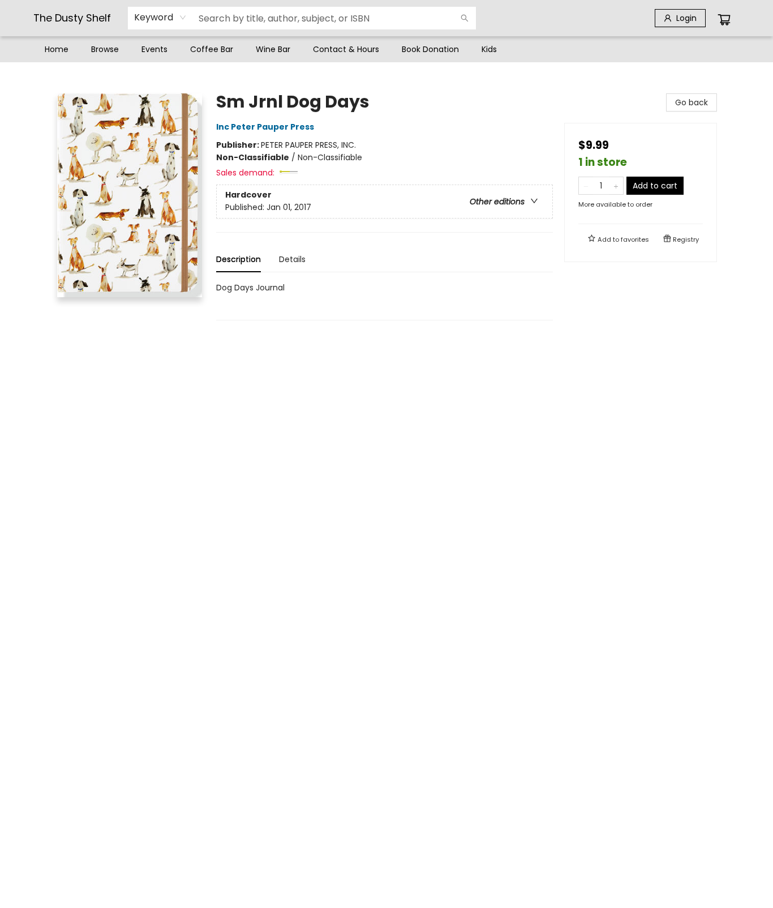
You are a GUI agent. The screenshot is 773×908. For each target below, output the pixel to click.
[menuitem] (56, 49)
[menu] (386, 49)
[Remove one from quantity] (586, 185)
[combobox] (160, 17)
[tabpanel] (384, 300)
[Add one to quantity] (616, 185)
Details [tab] (292, 259)
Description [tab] (238, 259)
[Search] (464, 18)
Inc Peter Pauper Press (265, 126)
